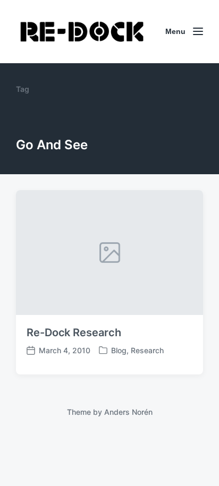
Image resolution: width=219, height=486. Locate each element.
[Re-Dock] (83, 32)
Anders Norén (128, 411)
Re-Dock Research (74, 332)
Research (147, 350)
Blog (119, 350)
